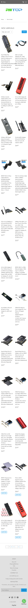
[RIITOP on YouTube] (17, 597)
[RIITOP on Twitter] (9, 597)
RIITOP (14, 602)
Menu (4, 2)
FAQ (14, 566)
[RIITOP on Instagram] (15, 597)
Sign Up (24, 590)
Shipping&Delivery (14, 564)
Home (2, 19)
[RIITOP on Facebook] (12, 597)
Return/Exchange (14, 568)
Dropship (14, 570)
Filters (24, 32)
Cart (26, 2)
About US (14, 562)
